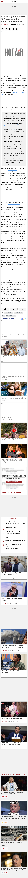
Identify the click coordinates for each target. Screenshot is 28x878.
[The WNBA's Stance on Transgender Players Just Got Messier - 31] (14, 783)
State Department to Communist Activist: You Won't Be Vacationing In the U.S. (13, 869)
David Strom (5, 676)
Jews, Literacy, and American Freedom (12, 599)
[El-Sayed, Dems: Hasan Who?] (14, 709)
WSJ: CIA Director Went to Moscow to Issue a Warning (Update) (14, 744)
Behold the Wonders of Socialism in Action (13, 672)
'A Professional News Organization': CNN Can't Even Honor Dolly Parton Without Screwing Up (13, 818)
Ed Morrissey (5, 24)
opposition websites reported (11, 125)
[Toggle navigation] (2, 1)
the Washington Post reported (15, 143)
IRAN (3, 315)
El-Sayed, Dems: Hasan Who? (12, 718)
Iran (14, 129)
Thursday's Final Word (10, 527)
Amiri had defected (12, 170)
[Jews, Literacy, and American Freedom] (14, 589)
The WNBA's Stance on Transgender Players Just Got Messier (12, 793)
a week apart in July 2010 (14, 204)
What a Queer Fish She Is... (12, 548)
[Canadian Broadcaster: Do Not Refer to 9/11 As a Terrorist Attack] (14, 636)
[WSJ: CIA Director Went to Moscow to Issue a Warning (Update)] (14, 734)
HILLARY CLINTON (18, 312)
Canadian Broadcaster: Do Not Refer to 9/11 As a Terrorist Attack (13, 646)
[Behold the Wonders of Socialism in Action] (14, 662)
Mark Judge (4, 603)
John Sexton (4, 578)
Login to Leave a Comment (14, 482)
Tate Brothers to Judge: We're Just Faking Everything (13, 574)
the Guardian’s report (19, 109)
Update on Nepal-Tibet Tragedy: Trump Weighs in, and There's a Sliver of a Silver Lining (13, 844)
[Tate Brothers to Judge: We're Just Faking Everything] (14, 564)
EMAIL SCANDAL (8, 312)
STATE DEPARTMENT (11, 315)
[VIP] (25, 1)
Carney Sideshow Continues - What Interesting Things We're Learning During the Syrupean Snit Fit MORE (15, 523)
